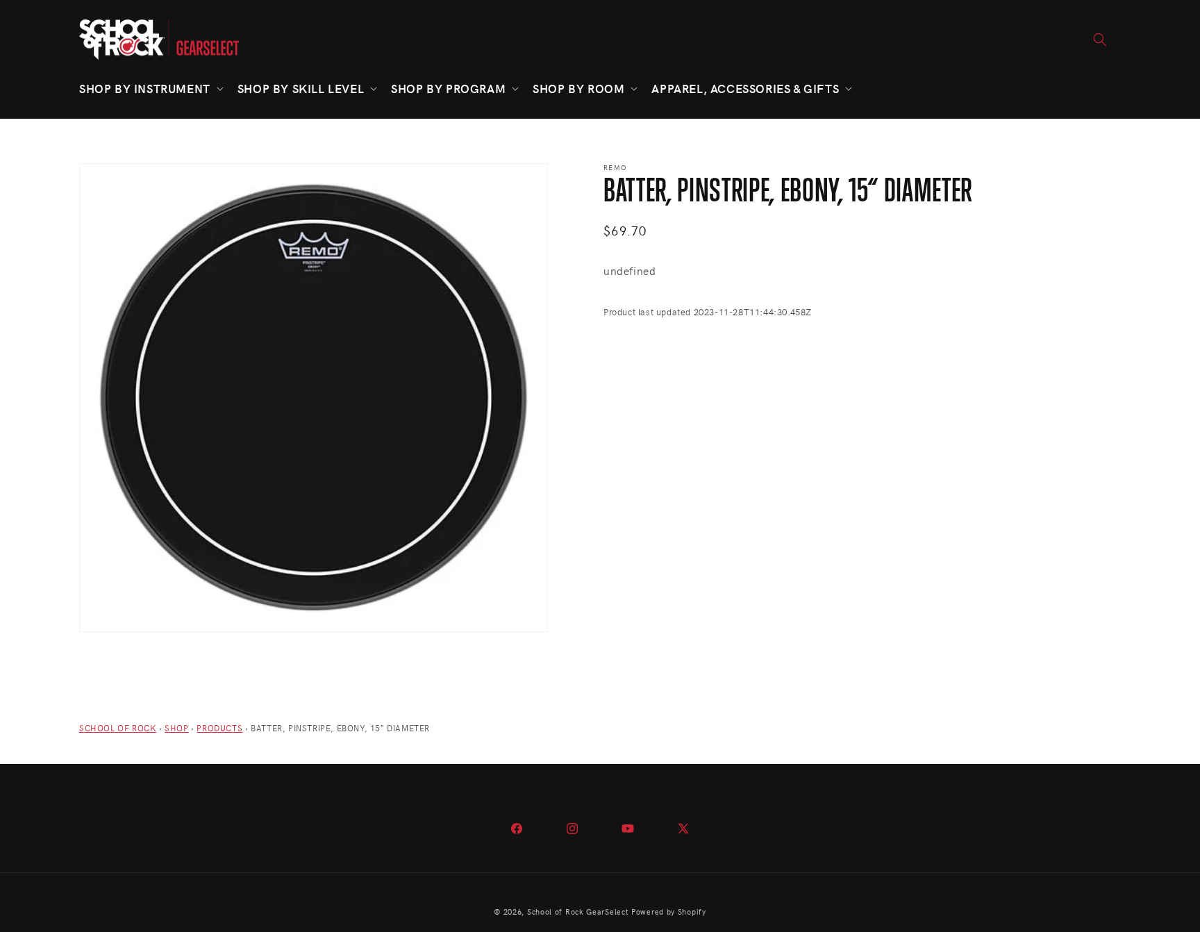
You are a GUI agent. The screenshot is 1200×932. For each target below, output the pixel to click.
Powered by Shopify (668, 911)
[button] (150, 88)
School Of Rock (117, 727)
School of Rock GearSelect (578, 911)
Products (219, 727)
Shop (176, 727)
